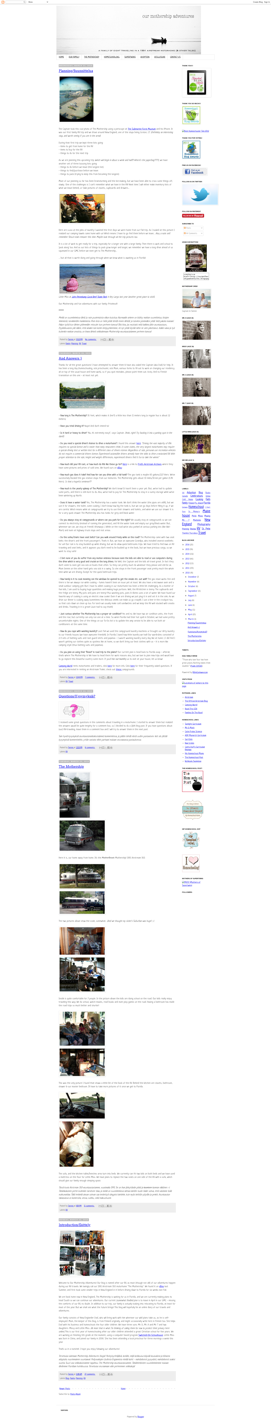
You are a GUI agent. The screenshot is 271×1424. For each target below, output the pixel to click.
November (192, 582)
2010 (187, 573)
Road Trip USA (191, 709)
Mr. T (185, 520)
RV (80, 344)
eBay (119, 468)
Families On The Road (194, 713)
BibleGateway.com (200, 672)
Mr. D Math (189, 728)
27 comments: (90, 1374)
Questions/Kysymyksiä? (77, 696)
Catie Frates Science (193, 732)
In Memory (194, 512)
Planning (74, 344)
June (190, 605)
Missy (200, 516)
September (193, 591)
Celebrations (196, 496)
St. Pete (206, 528)
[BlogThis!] (104, 339)
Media (194, 516)
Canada (185, 496)
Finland (191, 503)
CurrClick (189, 739)
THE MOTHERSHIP (91, 57)
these (119, 669)
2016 (187, 545)
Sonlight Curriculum (193, 724)
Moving (207, 516)
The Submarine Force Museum (142, 129)
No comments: (91, 340)
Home (123, 1389)
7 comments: (90, 677)
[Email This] (101, 339)
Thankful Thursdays (190, 533)
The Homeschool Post (194, 757)
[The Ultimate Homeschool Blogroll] (192, 822)
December (192, 577)
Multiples (197, 520)
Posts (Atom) (75, 1394)
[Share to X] (107, 339)
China (208, 496)
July (190, 600)
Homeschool (196, 507)
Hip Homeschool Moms (194, 753)
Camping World (65, 666)
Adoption (191, 492)
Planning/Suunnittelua (76, 71)
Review (193, 529)
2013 (187, 559)
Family (68, 344)
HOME (61, 57)
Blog (67, 1378)
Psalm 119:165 (196, 666)
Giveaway (185, 507)
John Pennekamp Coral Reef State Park (89, 297)
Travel (84, 344)
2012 (187, 563)
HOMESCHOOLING (112, 57)
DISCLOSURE (159, 57)
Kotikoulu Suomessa (193, 761)
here (138, 443)
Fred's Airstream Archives (150, 464)
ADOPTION (144, 57)
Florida (207, 503)
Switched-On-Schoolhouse (150, 1335)
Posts (188, 228)
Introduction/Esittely (74, 1225)
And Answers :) (70, 358)
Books (208, 493)
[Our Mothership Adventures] (196, 271)
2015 (187, 549)
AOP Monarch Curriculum (195, 735)
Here (125, 464)
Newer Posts (64, 1389)
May (190, 610)
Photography (203, 524)
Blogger (141, 1417)
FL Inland (199, 503)
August (191, 596)
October (192, 586)
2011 (187, 568)
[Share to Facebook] (110, 339)
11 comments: (89, 1206)
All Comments (191, 233)
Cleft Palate (187, 500)
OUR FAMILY (74, 57)
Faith (208, 499)
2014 (187, 554)
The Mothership (71, 766)
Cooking (199, 499)
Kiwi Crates (189, 743)
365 (183, 493)
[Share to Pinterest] (112, 339)
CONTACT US (175, 57)
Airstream (189, 697)
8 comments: (90, 748)
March (191, 619)
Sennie (71, 340)
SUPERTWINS (130, 57)
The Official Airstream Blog (196, 701)
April (190, 614)
